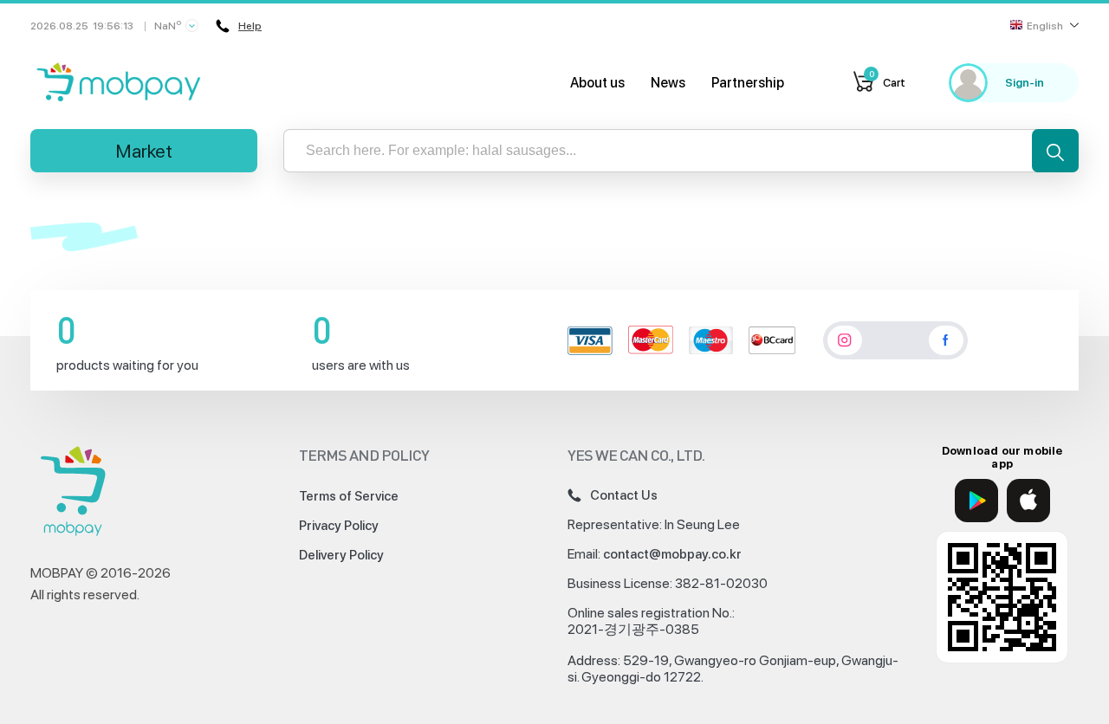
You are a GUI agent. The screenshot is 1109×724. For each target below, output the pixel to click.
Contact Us (624, 495)
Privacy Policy (339, 525)
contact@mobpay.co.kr (672, 554)
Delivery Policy (341, 555)
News (668, 82)
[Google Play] (976, 500)
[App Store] (1028, 500)
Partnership (747, 82)
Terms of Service (349, 496)
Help (250, 26)
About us (597, 82)
